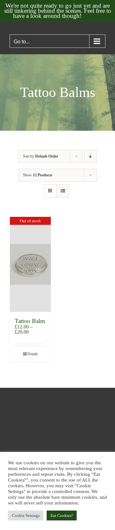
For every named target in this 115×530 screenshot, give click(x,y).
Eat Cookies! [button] (61, 515)
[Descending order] (90, 156)
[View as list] (63, 191)
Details (32, 354)
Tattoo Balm (30, 321)
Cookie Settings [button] (26, 515)
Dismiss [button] (92, 15)
